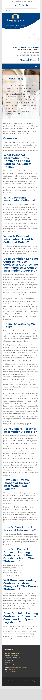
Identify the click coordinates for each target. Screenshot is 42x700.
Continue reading (13, 113)
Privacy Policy (32, 681)
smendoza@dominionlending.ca (29, 54)
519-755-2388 (24, 56)
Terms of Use (24, 681)
